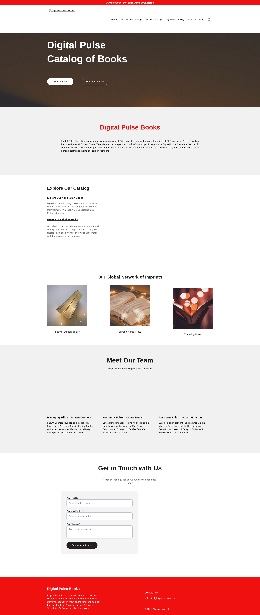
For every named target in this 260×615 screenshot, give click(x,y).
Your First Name (73, 498)
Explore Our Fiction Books (62, 219)
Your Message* (73, 524)
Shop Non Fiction (95, 81)
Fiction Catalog (154, 19)
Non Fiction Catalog (131, 19)
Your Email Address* (75, 511)
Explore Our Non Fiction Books (65, 198)
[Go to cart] (209, 19)
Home (114, 19)
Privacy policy (195, 19)
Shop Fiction (60, 81)
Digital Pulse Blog (175, 19)
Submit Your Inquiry (82, 545)
